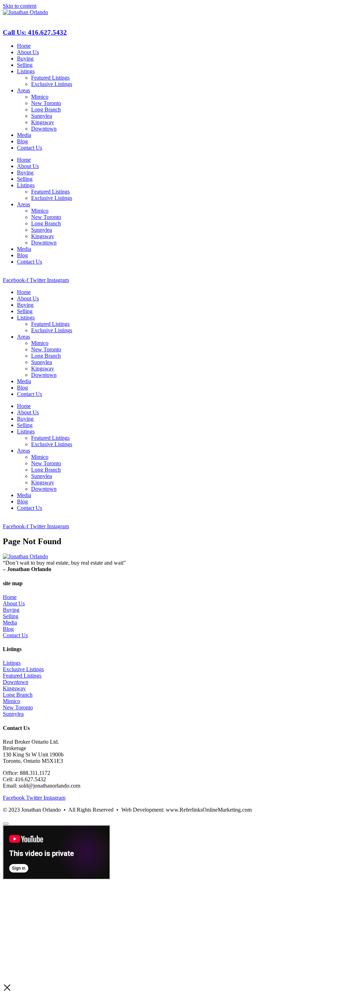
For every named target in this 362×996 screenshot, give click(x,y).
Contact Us (29, 148)
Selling (25, 65)
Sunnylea (41, 116)
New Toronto (46, 103)
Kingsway (42, 122)
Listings (26, 71)
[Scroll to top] (5, 824)
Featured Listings (50, 78)
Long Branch (46, 109)
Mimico (39, 97)
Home (24, 46)
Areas (23, 90)
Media (24, 135)
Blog (22, 141)
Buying (25, 59)
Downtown (44, 129)
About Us (28, 52)
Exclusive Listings (51, 84)
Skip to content (19, 6)
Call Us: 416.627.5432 (35, 32)
